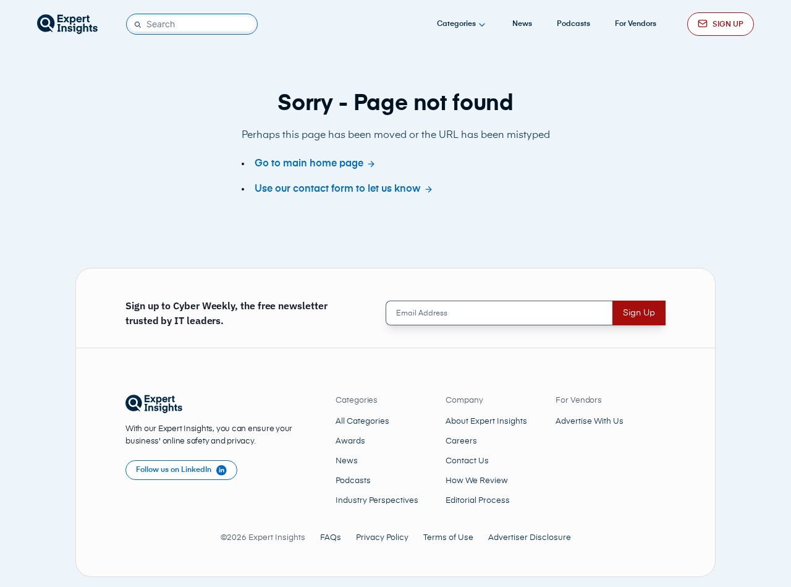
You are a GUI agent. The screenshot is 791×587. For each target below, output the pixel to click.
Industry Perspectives (377, 501)
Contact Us (467, 461)
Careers (461, 441)
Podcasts (573, 24)
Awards (350, 441)
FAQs (330, 538)
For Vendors (635, 24)
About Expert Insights (486, 422)
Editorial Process (478, 501)
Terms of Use (448, 538)
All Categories (362, 422)
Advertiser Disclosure (529, 538)
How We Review (477, 481)
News (522, 24)
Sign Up (639, 313)
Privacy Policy (382, 538)
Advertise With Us (590, 422)
